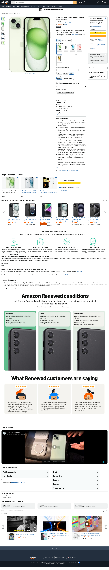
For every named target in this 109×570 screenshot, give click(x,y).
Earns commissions (15, 432)
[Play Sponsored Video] (55, 524)
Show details (64, 190)
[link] (29, 182)
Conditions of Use (34, 562)
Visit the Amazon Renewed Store (64, 22)
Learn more (79, 271)
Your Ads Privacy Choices (71, 562)
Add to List (91, 68)
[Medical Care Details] (28, 6)
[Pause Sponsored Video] (34, 527)
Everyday (60, 6)
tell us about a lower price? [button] (18, 482)
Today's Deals (15, 6)
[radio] (3, 19)
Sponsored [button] (3, 513)
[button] (3, 6)
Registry (43, 6)
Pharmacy (53, 6)
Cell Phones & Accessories (7, 13)
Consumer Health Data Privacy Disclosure (56, 562)
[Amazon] (5, 2)
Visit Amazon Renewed (70, 274)
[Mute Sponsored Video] (34, 530)
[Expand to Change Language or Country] (52, 557)
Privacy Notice (43, 562)
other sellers (75, 34)
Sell (38, 6)
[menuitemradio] (103, 462)
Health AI (8, 6)
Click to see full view (30, 73)
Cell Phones (17, 13)
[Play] (3, 462)
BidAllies (99, 39)
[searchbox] (44, 2)
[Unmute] (106, 462)
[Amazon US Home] (33, 558)
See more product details (63, 167)
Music (48, 6)
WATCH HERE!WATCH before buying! (16, 434)
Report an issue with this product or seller (68, 170)
